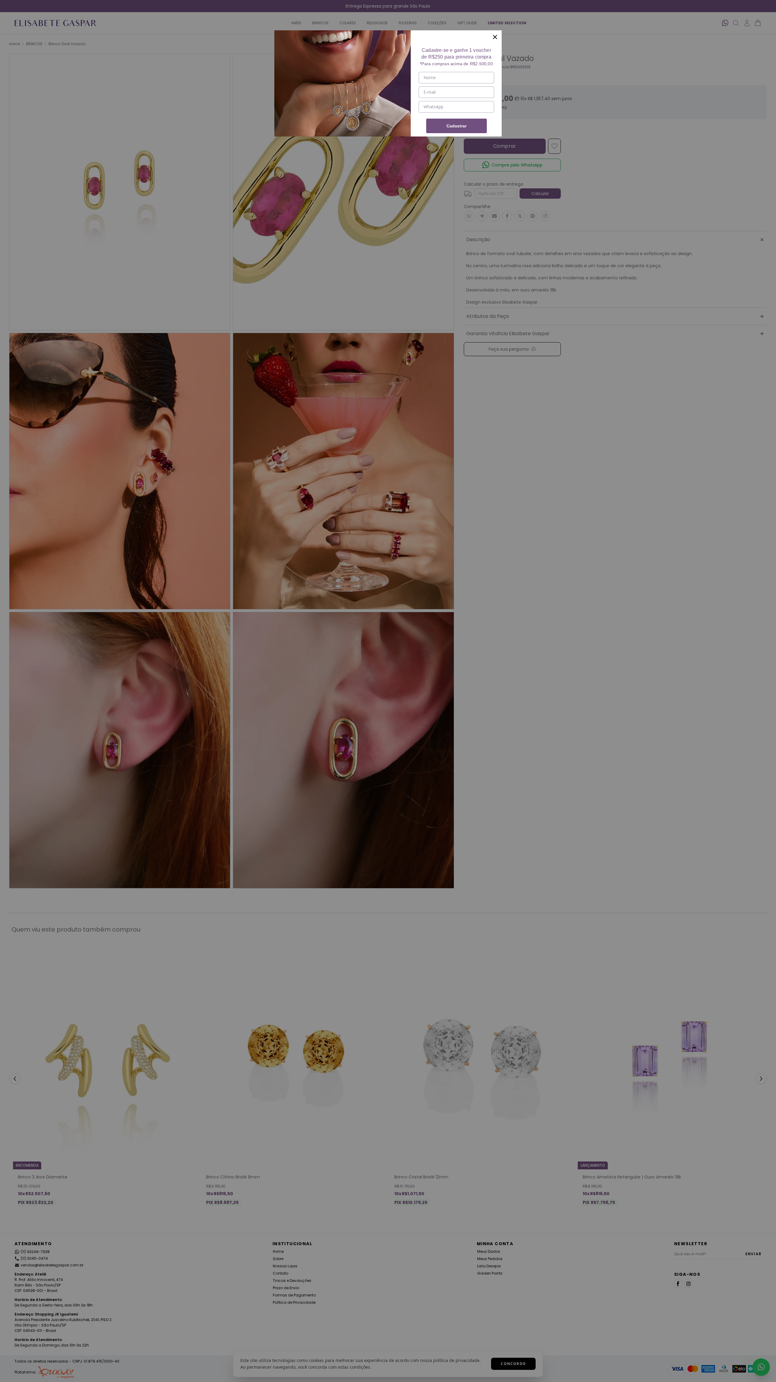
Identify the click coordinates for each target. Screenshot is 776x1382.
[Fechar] (495, 37)
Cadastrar (457, 125)
